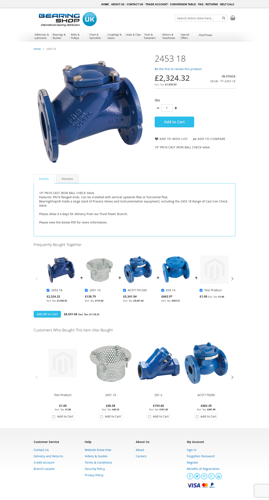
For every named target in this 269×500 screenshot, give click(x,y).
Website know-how (98, 450)
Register (192, 462)
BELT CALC (227, 4)
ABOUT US (117, 4)
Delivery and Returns (48, 456)
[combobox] (201, 18)
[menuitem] (42, 36)
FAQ (200, 4)
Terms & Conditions (98, 462)
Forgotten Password (201, 456)
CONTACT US (135, 4)
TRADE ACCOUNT (156, 4)
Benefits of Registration (203, 469)
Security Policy (95, 469)
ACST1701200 (137, 290)
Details (44, 179)
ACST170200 (206, 395)
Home (37, 49)
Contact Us (41, 450)
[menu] (134, 37)
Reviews (67, 179)
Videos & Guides (96, 456)
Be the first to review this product (178, 69)
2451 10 (110, 395)
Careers (141, 456)
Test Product (213, 290)
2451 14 (95, 290)
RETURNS (212, 4)
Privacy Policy (94, 475)
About (140, 450)
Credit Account (44, 462)
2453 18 (56, 290)
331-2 (158, 395)
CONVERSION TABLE (183, 4)
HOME (105, 4)
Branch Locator (44, 469)
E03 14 (170, 290)
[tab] (44, 179)
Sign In (191, 450)
